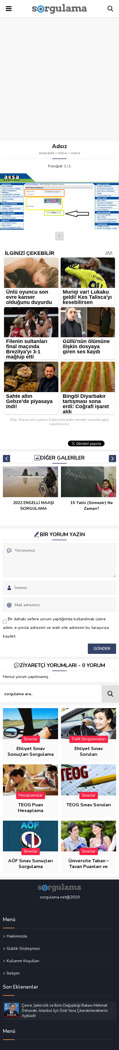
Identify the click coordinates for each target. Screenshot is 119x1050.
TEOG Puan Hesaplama (30, 807)
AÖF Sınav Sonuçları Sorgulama (30, 863)
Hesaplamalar (30, 795)
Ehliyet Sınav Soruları (89, 751)
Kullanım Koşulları (23, 960)
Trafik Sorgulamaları (89, 739)
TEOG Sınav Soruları (88, 805)
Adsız (62, 153)
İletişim (13, 973)
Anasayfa (46, 153)
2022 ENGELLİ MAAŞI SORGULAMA (33, 505)
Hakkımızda (17, 936)
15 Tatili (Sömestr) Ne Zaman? (91, 505)
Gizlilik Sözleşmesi (23, 948)
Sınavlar (31, 739)
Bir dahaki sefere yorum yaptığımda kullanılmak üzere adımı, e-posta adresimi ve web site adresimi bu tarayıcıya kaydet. (56, 627)
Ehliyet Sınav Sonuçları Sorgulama (31, 751)
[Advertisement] (59, 79)
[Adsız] (59, 201)
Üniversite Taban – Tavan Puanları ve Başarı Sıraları (88, 866)
